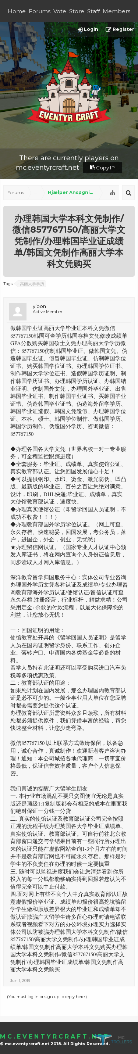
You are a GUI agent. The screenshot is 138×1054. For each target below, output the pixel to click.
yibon (39, 306)
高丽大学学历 (32, 283)
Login (90, 29)
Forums (39, 11)
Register (123, 29)
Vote (59, 11)
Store (76, 11)
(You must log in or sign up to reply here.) (47, 996)
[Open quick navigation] (112, 193)
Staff (93, 11)
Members (116, 11)
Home (17, 11)
